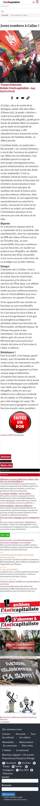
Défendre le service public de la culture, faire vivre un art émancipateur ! (19, 480)
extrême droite (5, 470)
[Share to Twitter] (17, 98)
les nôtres (3, 538)
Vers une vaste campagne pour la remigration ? (19, 518)
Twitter (18, 766)
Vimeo (6, 766)
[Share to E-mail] (22, 98)
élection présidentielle (8, 579)
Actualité (5, 15)
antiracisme (4, 474)
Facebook (10, 763)
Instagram (8, 770)
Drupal (20, 758)
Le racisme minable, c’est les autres (15, 493)
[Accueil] (10, 2)
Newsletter (8, 742)
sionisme (3, 567)
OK (2, 11)
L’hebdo (6, 750)
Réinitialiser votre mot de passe (15, 800)
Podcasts (8, 773)
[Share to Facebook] (12, 98)
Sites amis (27, 746)
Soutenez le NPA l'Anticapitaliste (12, 435)
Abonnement (26, 742)
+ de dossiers (5, 722)
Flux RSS (24, 770)
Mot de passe (6, 785)
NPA (1, 553)
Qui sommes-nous (12, 729)
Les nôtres (24, 737)
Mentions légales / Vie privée (18, 755)
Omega (31, 758)
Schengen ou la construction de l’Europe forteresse (18, 657)
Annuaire (21, 734)
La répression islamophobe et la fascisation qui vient (19, 686)
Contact (6, 734)
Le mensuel (22, 750)
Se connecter (10, 746)
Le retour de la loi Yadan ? (9, 569)
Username (5, 777)
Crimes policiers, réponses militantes (16, 505)
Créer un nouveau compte (13, 797)
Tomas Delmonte (6, 461)
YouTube (26, 763)
